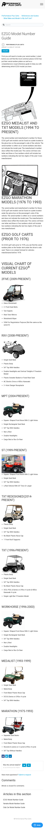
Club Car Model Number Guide (14, 807)
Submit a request (25, 775)
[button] (24, 765)
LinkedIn (10, 756)
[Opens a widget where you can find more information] (37, 825)
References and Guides (30, 16)
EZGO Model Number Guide (13, 800)
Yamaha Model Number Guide (14, 804)
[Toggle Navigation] (41, 4)
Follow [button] (5, 51)
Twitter (6, 756)
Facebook (3, 756)
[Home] (12, 4)
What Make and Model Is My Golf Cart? (18, 18)
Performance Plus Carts (10, 16)
